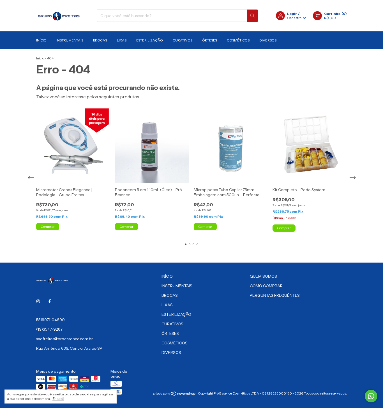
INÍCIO (41, 40)
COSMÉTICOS (238, 40)
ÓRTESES (209, 40)
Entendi (58, 399)
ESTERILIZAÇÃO (149, 40)
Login (292, 13)
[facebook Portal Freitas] (50, 301)
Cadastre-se (296, 18)
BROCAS (100, 40)
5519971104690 (50, 319)
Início (40, 58)
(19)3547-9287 (49, 329)
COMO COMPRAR (266, 285)
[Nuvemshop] (174, 395)
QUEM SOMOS (263, 276)
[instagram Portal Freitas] (38, 301)
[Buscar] (252, 16)
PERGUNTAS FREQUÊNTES (275, 295)
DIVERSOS (267, 40)
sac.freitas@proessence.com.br (64, 338)
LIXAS (121, 40)
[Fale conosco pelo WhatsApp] (371, 396)
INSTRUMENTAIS (69, 40)
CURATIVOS (182, 40)
